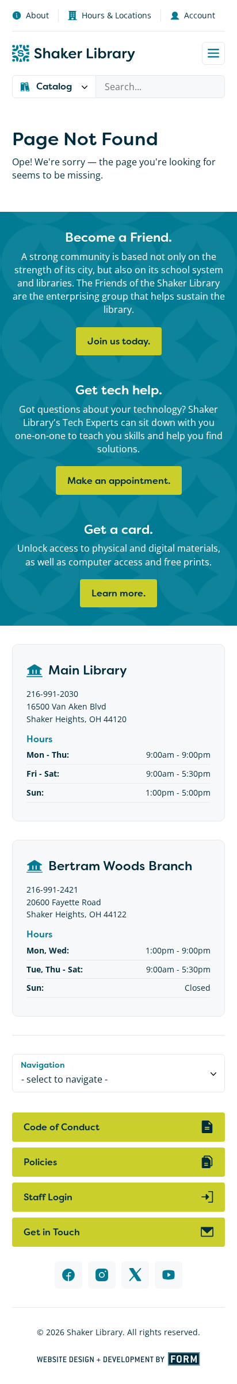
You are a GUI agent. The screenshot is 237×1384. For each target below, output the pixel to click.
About (37, 15)
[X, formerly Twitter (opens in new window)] (135, 1275)
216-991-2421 (52, 889)
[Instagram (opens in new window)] (102, 1275)
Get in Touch (52, 1232)
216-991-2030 (52, 693)
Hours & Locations (116, 15)
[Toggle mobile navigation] (213, 53)
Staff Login (48, 1197)
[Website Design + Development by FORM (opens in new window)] (118, 1359)
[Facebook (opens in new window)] (68, 1275)
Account (199, 15)
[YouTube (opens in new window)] (168, 1275)
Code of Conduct (62, 1127)
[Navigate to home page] (73, 53)
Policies (40, 1162)
